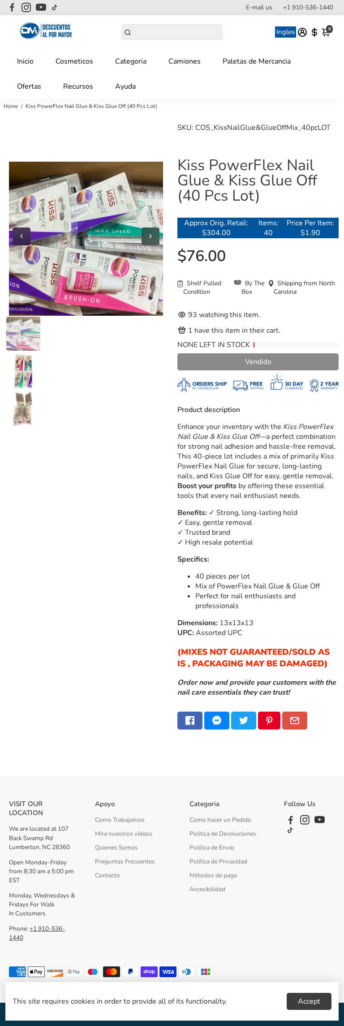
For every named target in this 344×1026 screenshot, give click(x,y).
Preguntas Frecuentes (125, 861)
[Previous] (21, 236)
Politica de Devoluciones (222, 833)
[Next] (150, 236)
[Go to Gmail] (294, 721)
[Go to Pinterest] (269, 721)
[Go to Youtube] (41, 7)
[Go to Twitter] (243, 721)
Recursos (78, 86)
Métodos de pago (213, 875)
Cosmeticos (74, 61)
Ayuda (125, 86)
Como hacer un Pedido (220, 820)
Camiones (184, 61)
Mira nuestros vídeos (123, 833)
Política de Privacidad (218, 861)
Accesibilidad (207, 889)
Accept (309, 1001)
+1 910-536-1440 (308, 7)
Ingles (285, 31)
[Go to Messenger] (216, 721)
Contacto (107, 875)
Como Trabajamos (120, 820)
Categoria (130, 61)
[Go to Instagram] (26, 7)
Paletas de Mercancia (257, 61)
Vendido (258, 362)
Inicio (25, 61)
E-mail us (259, 7)
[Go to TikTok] (54, 7)
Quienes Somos (116, 847)
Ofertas (29, 86)
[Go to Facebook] (12, 7)
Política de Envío (211, 847)
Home (11, 106)
